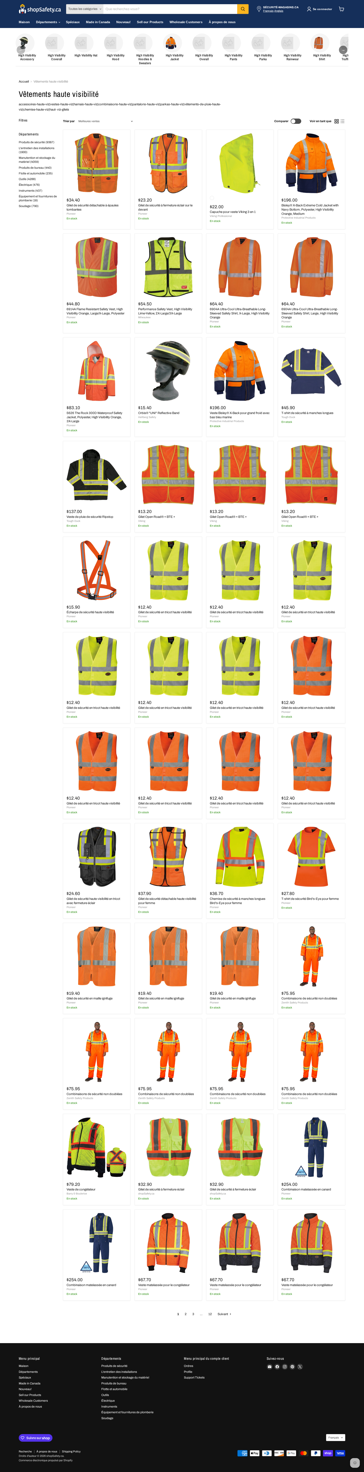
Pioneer (71, 213)
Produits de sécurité (114, 1366)
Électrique (108, 1400)
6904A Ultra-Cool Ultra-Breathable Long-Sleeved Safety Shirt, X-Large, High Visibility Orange (240, 313)
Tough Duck (288, 417)
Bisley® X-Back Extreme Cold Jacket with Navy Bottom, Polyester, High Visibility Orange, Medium (310, 209)
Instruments (109, 1406)
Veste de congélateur (81, 1189)
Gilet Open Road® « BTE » (156, 516)
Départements (47, 22)
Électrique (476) (29, 184)
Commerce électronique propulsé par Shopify (46, 1460)
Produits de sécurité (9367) (36, 142)
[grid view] (337, 121)
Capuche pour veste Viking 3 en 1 (233, 212)
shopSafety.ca (146, 1193)
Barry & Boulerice (77, 1193)
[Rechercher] (243, 9)
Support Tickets (194, 1377)
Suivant (223, 1314)
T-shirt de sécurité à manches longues (307, 413)
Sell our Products (150, 22)
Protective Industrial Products (298, 217)
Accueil (24, 81)
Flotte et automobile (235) (36, 173)
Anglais (278, 10)
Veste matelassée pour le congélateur (164, 1285)
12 (210, 1314)
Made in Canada (98, 22)
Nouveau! (123, 22)
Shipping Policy (71, 1451)
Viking (141, 521)
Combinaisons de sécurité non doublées (309, 998)
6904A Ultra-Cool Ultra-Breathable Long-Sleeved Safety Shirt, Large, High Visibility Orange (309, 313)
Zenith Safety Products (294, 1002)
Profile (188, 1371)
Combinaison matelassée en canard (306, 1189)
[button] (320, 9)
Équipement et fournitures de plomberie (127, 1412)
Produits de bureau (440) (35, 167)
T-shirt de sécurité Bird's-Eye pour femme (310, 898)
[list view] (342, 121)
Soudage (107, 1418)
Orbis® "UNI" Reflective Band (158, 413)
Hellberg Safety (147, 417)
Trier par (69, 121)
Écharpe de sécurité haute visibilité (90, 612)
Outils (105, 1395)
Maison (24, 22)
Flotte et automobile (114, 1389)
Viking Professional (221, 216)
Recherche (25, 1451)
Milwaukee (144, 317)
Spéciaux (73, 22)
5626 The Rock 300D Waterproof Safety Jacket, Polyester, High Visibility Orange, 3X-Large (94, 417)
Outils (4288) (27, 179)
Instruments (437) (30, 190)
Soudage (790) (29, 206)
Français (268, 10)
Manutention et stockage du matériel (125, 1377)
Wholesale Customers (186, 22)
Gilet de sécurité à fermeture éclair (161, 1189)
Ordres (188, 1366)
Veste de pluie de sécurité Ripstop (90, 516)
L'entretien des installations (119, 1371)
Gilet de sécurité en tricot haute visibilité (165, 612)
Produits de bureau (113, 1383)
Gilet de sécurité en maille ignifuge (89, 998)
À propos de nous (222, 22)
